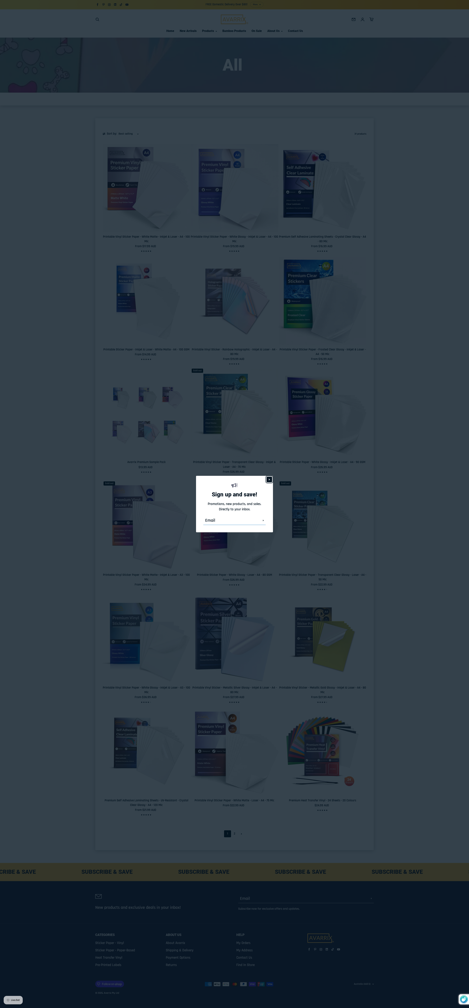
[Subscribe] (263, 520)
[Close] (269, 479)
